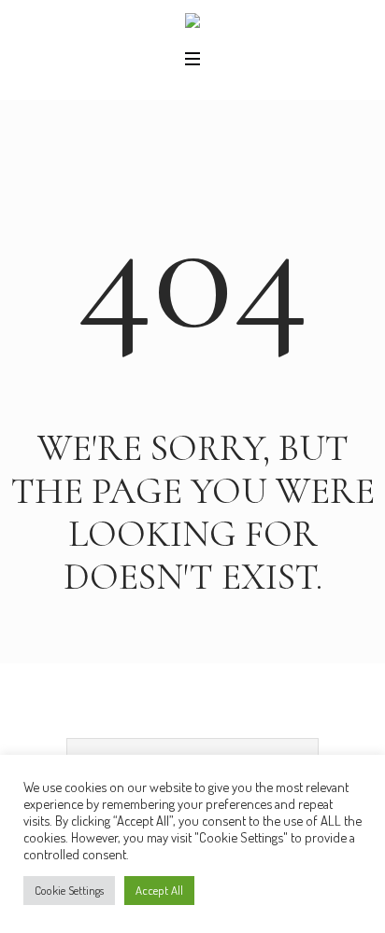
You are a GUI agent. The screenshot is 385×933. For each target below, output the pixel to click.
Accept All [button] (159, 890)
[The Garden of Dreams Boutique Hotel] (192, 24)
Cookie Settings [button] (69, 890)
